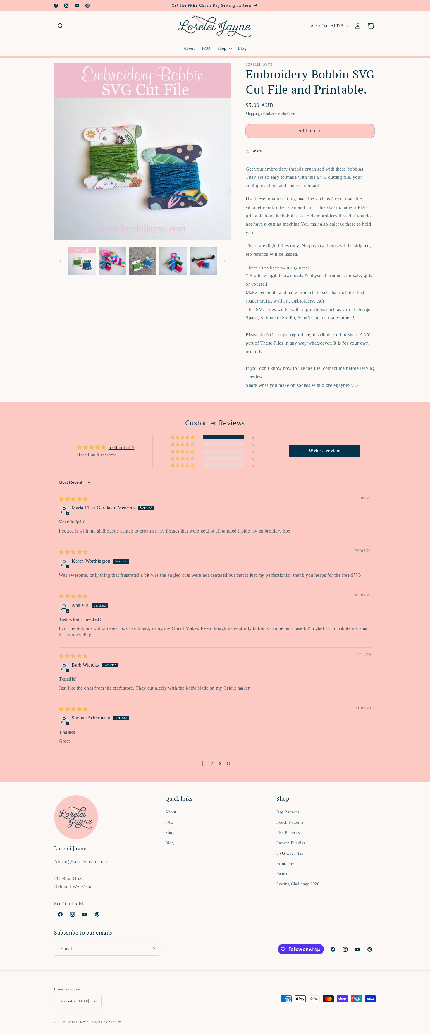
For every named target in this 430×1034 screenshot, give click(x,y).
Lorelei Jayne (78, 1021)
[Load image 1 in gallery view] (82, 260)
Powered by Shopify (105, 1021)
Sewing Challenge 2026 (297, 884)
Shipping (253, 114)
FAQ (169, 822)
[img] (73, 499)
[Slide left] (60, 261)
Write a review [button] (324, 450)
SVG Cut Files (289, 853)
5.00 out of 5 (122, 447)
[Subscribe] (152, 949)
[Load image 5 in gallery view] (203, 260)
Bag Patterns (287, 812)
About (170, 812)
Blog (169, 843)
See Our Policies (71, 903)
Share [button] (257, 151)
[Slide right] (224, 261)
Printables (285, 863)
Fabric (282, 874)
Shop (169, 832)
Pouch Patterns (289, 822)
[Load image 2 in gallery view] (112, 260)
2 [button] (212, 763)
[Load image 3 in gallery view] (142, 260)
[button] (60, 26)
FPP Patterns (288, 832)
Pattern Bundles (290, 843)
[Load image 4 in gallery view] (172, 260)
